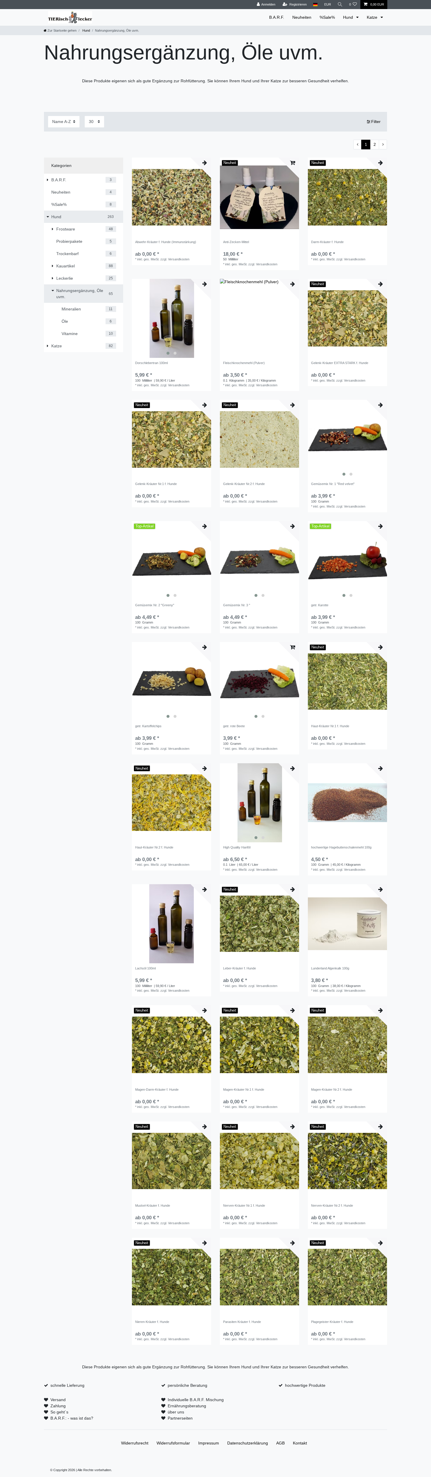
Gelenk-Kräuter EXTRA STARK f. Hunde (339, 363)
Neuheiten (301, 17)
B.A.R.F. (276, 17)
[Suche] (340, 4)
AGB (280, 1443)
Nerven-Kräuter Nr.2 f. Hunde (332, 1205)
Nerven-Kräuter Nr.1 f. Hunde (244, 1205)
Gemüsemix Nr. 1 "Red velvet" (332, 484)
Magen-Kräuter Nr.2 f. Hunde (331, 1089)
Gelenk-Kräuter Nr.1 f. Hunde (156, 484)
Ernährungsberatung (187, 1405)
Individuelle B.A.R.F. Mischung (196, 1399)
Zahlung (58, 1405)
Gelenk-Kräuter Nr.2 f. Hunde (244, 484)
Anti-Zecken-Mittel (236, 242)
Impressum (208, 1443)
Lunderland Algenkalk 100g (330, 968)
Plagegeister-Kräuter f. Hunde (332, 1322)
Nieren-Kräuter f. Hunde (152, 1322)
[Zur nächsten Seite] (383, 145)
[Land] (315, 4)
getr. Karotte (319, 605)
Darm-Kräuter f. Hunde (327, 242)
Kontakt (300, 1443)
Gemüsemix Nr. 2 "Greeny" (154, 605)
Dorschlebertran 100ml (151, 363)
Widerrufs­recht (134, 1443)
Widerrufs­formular (173, 1443)
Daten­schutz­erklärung (247, 1443)
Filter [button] (376, 121)
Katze (373, 17)
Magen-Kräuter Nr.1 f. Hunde (243, 1089)
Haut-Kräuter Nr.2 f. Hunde (154, 847)
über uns (176, 1412)
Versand (58, 1399)
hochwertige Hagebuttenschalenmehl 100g (341, 847)
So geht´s (59, 1412)
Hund (348, 17)
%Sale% (327, 17)
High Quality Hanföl (236, 847)
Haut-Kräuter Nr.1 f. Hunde (330, 726)
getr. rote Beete (234, 726)
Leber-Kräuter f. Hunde (239, 968)
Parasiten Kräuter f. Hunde (242, 1322)
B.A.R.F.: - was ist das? (71, 1418)
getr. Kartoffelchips (148, 726)
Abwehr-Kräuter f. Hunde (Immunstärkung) (165, 242)
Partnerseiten (180, 1418)
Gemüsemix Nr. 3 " (236, 605)
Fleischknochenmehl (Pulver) (244, 363)
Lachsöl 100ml (145, 968)
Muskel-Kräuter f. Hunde (152, 1205)
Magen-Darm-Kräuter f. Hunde (157, 1089)
